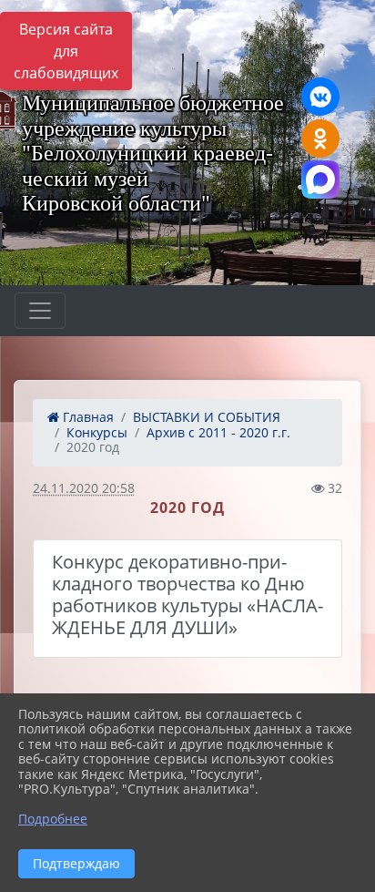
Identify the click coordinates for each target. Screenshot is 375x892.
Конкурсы (96, 432)
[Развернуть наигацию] (40, 310)
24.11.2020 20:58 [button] (84, 488)
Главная (86, 416)
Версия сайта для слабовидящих (66, 51)
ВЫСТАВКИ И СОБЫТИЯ (206, 416)
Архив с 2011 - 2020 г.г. (218, 432)
